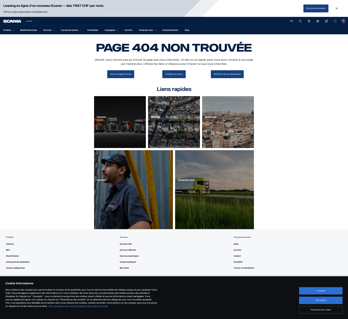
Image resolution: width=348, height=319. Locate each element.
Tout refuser (321, 300)
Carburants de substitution (17, 262)
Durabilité (238, 262)
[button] (335, 21)
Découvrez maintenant (316, 8)
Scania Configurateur (15, 268)
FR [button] (291, 21)
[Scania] (12, 21)
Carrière (237, 250)
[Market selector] (317, 21)
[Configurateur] (326, 21)
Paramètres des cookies (321, 310)
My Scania (124, 268)
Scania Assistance (128, 262)
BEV (8, 250)
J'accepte (321, 291)
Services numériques (129, 256)
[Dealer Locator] (309, 21)
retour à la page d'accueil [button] (120, 74)
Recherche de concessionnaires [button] (227, 74)
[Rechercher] (300, 21)
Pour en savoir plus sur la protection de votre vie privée (78, 306)
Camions (10, 244)
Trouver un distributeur (244, 268)
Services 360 (126, 244)
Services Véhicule (128, 250)
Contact (237, 256)
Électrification (12, 256)
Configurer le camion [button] (174, 74)
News (236, 244)
